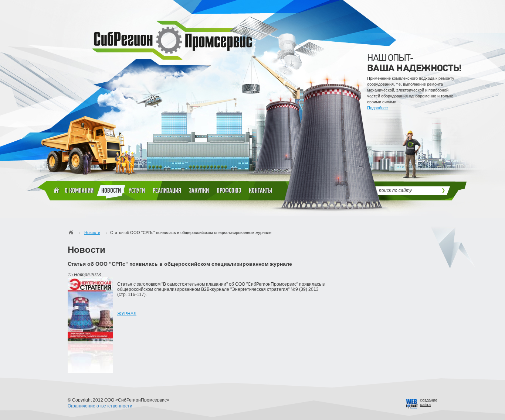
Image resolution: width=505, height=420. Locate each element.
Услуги (137, 190)
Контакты (260, 190)
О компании (79, 190)
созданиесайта (428, 402)
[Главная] (71, 232)
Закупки (199, 190)
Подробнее (377, 108)
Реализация (167, 190)
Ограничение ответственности (100, 406)
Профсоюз (229, 190)
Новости (111, 190)
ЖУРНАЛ (126, 313)
